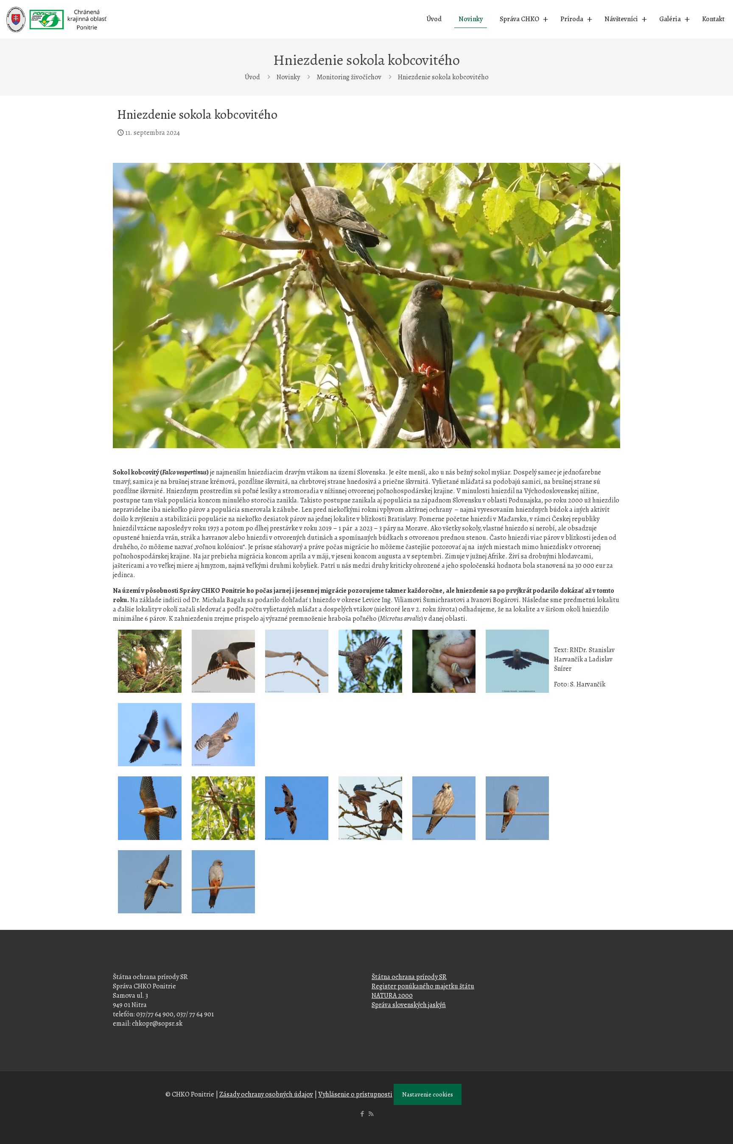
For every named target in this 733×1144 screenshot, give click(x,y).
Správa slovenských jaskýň (409, 1005)
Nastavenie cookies (427, 1094)
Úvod (252, 77)
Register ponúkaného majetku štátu (423, 986)
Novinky (288, 77)
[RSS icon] (371, 1114)
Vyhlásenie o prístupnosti (355, 1094)
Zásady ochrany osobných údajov (266, 1094)
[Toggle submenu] (545, 19)
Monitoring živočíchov (348, 77)
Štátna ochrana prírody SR (409, 977)
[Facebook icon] (362, 1114)
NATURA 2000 (392, 995)
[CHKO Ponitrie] (56, 19)
